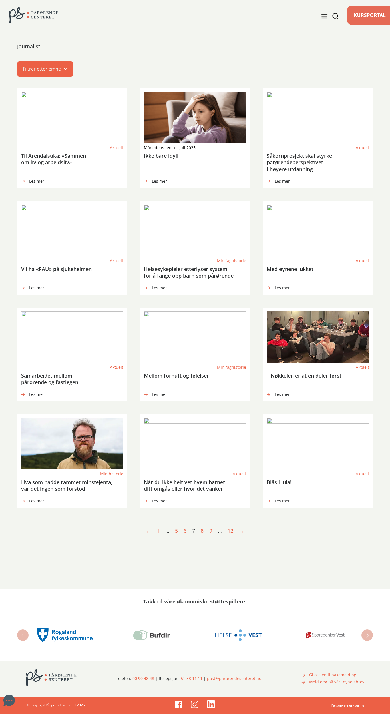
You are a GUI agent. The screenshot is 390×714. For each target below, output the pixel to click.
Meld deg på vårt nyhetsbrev (336, 682)
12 (230, 530)
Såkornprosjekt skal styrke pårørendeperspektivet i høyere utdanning (299, 162)
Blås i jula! (279, 482)
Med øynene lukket (290, 269)
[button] (195, 68)
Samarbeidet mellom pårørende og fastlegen (49, 379)
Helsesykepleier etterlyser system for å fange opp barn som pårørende (189, 272)
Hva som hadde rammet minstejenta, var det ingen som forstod (66, 485)
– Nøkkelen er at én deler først (304, 375)
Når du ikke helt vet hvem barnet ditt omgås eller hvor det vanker (184, 485)
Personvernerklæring (347, 705)
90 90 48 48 (143, 678)
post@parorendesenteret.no (234, 678)
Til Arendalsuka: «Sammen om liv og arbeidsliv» (53, 159)
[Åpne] (330, 16)
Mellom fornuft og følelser (176, 375)
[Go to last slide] (23, 635)
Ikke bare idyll (161, 155)
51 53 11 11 (191, 678)
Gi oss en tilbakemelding (332, 674)
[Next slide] (367, 635)
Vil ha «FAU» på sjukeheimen (56, 269)
